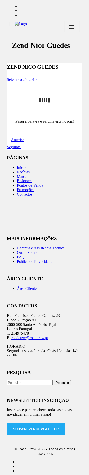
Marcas (22, 176)
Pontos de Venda (30, 185)
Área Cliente (27, 288)
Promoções (25, 190)
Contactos (24, 194)
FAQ (21, 257)
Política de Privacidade (34, 261)
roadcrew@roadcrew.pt (29, 338)
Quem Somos (27, 252)
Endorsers (24, 181)
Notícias (23, 172)
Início (21, 167)
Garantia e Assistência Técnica (41, 248)
